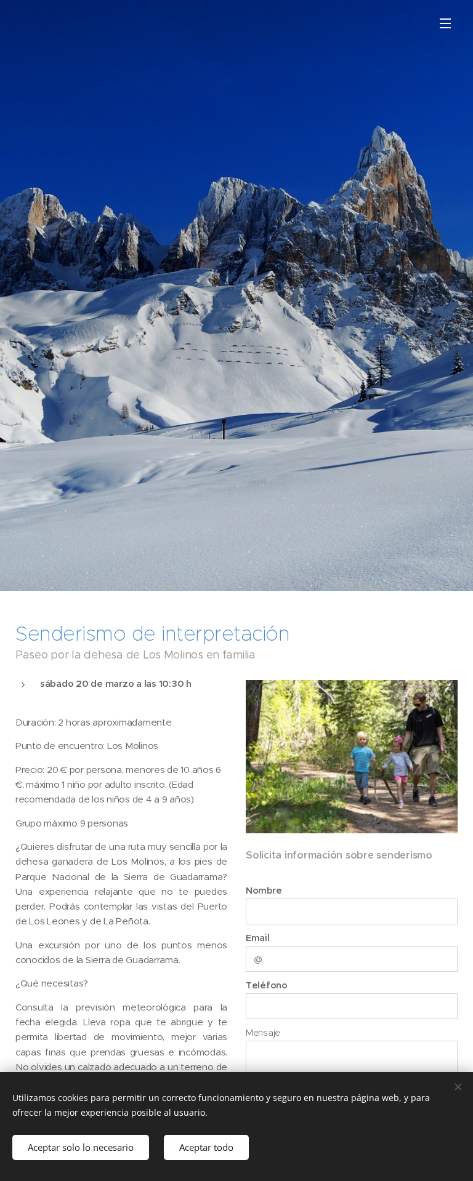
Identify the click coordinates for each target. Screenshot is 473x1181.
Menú (445, 22)
